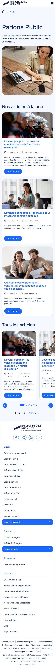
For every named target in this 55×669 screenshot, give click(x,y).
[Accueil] (3, 11)
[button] (22, 405)
